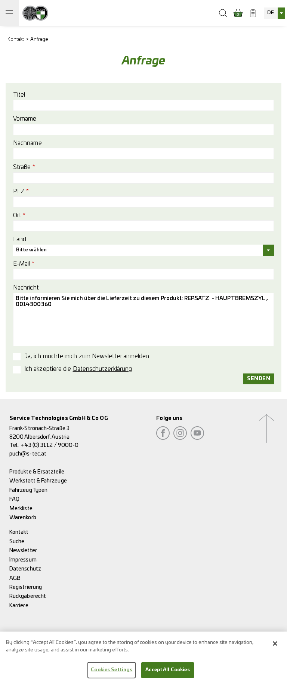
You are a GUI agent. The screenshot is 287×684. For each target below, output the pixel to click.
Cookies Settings (111, 670)
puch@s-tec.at (27, 454)
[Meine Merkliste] (253, 13)
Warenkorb (22, 517)
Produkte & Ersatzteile (36, 472)
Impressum (23, 560)
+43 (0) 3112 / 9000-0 (49, 445)
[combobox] (274, 13)
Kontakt (15, 39)
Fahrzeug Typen (28, 490)
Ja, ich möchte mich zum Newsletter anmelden (86, 356)
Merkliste (21, 508)
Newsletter (23, 550)
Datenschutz (25, 569)
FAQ (14, 499)
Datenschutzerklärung (102, 369)
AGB (15, 578)
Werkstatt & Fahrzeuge (38, 481)
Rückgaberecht (27, 596)
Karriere (18, 605)
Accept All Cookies (167, 670)
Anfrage (39, 39)
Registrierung (25, 587)
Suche (16, 541)
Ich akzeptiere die (78, 369)
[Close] (275, 643)
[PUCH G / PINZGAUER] (35, 13)
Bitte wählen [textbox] (31, 250)
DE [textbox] (270, 12)
